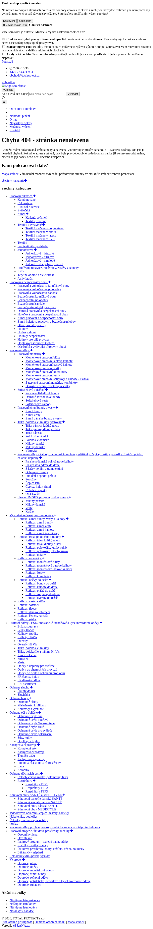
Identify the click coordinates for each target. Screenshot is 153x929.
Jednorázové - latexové (40, 253)
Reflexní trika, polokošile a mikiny (40, 536)
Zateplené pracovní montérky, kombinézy (52, 382)
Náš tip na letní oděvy (23, 907)
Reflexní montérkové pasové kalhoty (49, 565)
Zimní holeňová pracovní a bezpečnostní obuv (47, 321)
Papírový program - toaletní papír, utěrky (43, 841)
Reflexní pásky (27, 619)
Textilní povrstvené (30, 224)
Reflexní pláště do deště (40, 590)
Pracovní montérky (30, 353)
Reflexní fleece (27, 608)
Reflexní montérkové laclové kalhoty (49, 569)
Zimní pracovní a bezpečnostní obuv (40, 318)
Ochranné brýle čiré (30, 716)
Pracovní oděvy (20, 350)
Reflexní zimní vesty (38, 526)
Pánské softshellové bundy (42, 393)
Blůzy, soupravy (28, 626)
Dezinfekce (25, 838)
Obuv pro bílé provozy (32, 325)
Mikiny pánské (35, 443)
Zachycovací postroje (23, 744)
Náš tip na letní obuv (23, 903)
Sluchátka (24, 694)
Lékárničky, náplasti (30, 852)
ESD (21, 271)
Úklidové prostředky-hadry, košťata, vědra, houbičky (51, 848)
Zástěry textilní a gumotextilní (44, 468)
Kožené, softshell (36, 217)
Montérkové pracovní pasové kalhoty (49, 364)
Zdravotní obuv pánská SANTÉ (38, 805)
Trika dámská (34, 432)
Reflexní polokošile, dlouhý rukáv (47, 551)
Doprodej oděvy (28, 866)
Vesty (29, 508)
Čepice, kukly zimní (38, 486)
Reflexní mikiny (36, 554)
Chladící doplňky (36, 490)
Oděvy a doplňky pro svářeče (36, 666)
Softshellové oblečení (31, 389)
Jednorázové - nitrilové (40, 257)
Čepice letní (33, 483)
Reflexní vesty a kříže (31, 601)
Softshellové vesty (37, 400)
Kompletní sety (27, 748)
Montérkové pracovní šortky (43, 368)
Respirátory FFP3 (37, 791)
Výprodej (16, 859)
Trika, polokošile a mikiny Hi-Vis (39, 651)
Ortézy (14, 823)
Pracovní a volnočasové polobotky (39, 289)
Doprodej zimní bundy (32, 874)
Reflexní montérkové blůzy (43, 562)
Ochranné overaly (37, 472)
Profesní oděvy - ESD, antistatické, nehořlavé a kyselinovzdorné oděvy (55, 623)
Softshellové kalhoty (38, 404)
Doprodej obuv (27, 863)
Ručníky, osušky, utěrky (33, 845)
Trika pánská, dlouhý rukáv (43, 429)
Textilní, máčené (36, 221)
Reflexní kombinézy (38, 576)
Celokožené (25, 203)
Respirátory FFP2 (37, 788)
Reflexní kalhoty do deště (42, 587)
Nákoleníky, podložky (23, 816)
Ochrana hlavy (19, 698)
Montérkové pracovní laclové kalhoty (49, 361)
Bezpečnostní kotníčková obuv (37, 296)
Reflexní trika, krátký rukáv (43, 540)
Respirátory (25, 780)
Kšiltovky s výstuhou (31, 709)
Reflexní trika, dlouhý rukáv (43, 544)
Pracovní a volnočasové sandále (38, 293)
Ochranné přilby (28, 701)
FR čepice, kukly (28, 676)
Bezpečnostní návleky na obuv (37, 307)
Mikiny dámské (35, 447)
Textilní (22, 242)
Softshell (23, 658)
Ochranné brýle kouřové (33, 719)
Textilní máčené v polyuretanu (45, 228)
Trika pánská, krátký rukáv (42, 425)
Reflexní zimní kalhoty (40, 529)
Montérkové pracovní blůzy (43, 357)
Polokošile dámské (37, 440)
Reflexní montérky (30, 558)
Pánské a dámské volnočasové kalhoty (50, 461)
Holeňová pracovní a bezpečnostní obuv (43, 314)
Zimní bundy (34, 411)
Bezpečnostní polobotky (33, 300)
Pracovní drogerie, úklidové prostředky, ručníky (40, 831)
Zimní (22, 214)
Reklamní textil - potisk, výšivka (30, 856)
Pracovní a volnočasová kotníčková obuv (43, 285)
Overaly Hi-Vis (27, 644)
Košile (30, 511)
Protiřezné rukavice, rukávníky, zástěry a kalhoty (48, 267)
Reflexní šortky (35, 572)
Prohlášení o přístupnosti (17, 922)
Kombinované (26, 199)
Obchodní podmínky (23, 108)
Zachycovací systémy (31, 759)
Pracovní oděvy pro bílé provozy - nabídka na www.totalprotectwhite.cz (55, 827)
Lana (21, 766)
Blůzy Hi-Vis (26, 630)
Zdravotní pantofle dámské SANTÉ (40, 798)
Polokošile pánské (37, 436)
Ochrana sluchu (20, 687)
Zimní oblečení (27, 655)
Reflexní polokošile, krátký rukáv (47, 547)
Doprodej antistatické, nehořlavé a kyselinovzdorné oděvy (54, 881)
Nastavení (9, 20)
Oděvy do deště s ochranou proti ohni (41, 673)
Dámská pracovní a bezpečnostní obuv (42, 310)
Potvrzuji (7, 61)
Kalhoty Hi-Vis (27, 637)
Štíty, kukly (25, 737)
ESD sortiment (27, 683)
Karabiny (23, 770)
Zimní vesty (33, 414)
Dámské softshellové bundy (43, 397)
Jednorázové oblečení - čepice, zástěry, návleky (39, 813)
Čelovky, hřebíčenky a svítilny (29, 820)
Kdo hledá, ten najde (15, 93)
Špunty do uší (26, 691)
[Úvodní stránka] (14, 85)
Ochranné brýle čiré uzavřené (36, 723)
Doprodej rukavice (29, 884)
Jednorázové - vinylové (40, 260)
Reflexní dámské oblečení (34, 612)
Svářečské (24, 210)
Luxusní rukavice (28, 206)
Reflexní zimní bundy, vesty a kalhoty (42, 518)
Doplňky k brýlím (29, 741)
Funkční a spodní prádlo (41, 475)
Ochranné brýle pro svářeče (35, 730)
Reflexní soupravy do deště (43, 594)
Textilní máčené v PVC (40, 239)
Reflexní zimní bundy (39, 522)
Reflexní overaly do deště (42, 597)
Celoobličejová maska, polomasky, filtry (43, 777)
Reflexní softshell (28, 605)
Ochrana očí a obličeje (24, 712)
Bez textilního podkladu (33, 246)
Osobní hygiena (27, 834)
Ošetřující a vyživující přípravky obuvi (42, 346)
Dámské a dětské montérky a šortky (48, 386)
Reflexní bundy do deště (41, 583)
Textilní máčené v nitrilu (41, 232)
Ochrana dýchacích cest (25, 773)
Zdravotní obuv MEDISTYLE (37, 809)
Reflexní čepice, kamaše (33, 615)
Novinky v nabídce (22, 911)
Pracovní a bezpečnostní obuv (29, 282)
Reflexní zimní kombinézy (42, 533)
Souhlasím (25, 20)
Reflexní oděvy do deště (33, 579)
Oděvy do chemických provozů (37, 669)
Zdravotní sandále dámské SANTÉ (40, 802)
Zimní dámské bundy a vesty (44, 418)
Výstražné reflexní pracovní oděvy (32, 515)
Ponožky (31, 479)
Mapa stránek (10, 174)
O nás (13, 119)
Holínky (23, 328)
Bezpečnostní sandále (31, 303)
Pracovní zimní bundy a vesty (37, 407)
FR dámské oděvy (29, 680)
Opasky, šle (33, 493)
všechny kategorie (13, 180)
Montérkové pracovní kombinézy (46, 371)
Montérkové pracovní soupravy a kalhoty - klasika (57, 379)
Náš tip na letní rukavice (25, 900)
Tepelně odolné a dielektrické (36, 275)
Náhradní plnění (20, 116)
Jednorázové (26, 249)
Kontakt (15, 130)
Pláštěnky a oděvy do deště (43, 465)
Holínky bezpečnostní (31, 336)
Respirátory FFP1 (37, 784)
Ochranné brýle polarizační (35, 734)
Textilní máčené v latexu (41, 235)
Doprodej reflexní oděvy (33, 877)
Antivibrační (25, 278)
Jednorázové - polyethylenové (44, 264)
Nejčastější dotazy (21, 123)
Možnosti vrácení (20, 126)
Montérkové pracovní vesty (43, 375)
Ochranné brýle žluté (31, 727)
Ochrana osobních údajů (50, 922)
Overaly (23, 640)
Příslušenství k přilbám (32, 705)
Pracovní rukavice (21, 196)
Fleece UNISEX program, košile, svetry (43, 497)
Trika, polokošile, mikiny (33, 648)
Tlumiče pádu (26, 755)
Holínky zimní (27, 332)
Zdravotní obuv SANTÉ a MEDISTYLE (36, 795)
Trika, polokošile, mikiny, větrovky (40, 422)
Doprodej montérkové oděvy (36, 870)
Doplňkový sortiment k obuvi (36, 343)
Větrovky (31, 450)
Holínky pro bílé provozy (33, 339)
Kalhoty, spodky (28, 633)
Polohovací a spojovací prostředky (39, 762)
